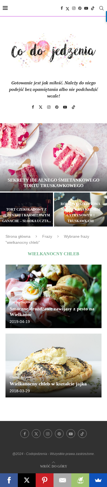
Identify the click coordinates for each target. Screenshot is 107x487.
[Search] (101, 8)
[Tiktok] (93, 8)
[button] (7, 174)
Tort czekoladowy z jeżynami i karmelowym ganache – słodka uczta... (26, 215)
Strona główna (17, 236)
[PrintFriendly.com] (80, 480)
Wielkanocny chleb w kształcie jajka (48, 383)
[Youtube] (86, 8)
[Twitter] (67, 8)
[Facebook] (62, 8)
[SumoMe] (98, 480)
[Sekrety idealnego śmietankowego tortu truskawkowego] (53, 157)
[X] (27, 480)
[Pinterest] (79, 8)
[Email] (62, 480)
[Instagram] (73, 8)
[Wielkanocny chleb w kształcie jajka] (53, 365)
